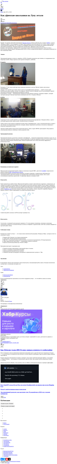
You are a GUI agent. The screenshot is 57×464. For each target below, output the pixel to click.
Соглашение (6, 445)
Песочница (6, 435)
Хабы (4, 431)
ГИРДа (48, 42)
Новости (5, 430)
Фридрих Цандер (26, 42)
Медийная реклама (7, 452)
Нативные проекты (8, 453)
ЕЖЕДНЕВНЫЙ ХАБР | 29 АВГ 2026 (10, 342)
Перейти (3, 339)
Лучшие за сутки (4, 403)
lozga (2, 12)
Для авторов (6, 441)
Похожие (11, 403)
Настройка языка (4, 461)
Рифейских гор (7, 189)
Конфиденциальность (8, 446)
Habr (8, 462)
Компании (5, 432)
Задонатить (3, 279)
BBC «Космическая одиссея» (16, 172)
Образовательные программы (10, 454)
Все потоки (5, 1)
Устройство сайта (7, 440)
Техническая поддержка (14, 461)
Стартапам (5, 456)
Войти (4, 423)
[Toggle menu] (1, 1)
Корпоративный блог (8, 451)
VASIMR (44, 170)
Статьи (5, 429)
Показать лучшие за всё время (7, 406)
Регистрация (6, 424)
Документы (6, 443)
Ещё (5, 397)
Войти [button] (2, 8)
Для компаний (6, 442)
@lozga (10, 301)
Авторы (5, 434)
